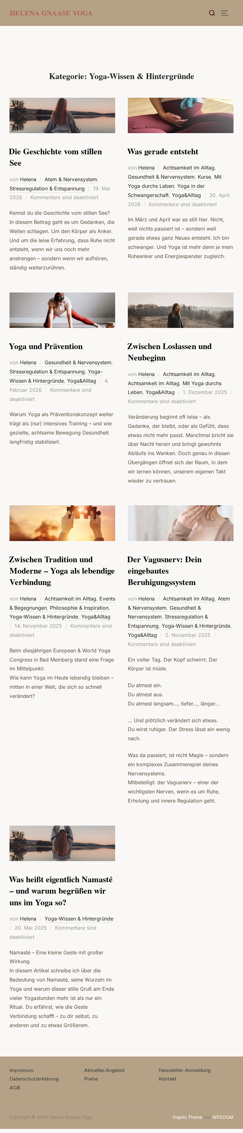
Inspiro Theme (187, 1117)
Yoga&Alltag (186, 195)
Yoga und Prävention (46, 346)
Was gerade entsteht (162, 151)
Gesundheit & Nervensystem (161, 177)
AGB (14, 1087)
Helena (28, 179)
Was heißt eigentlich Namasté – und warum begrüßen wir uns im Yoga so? (61, 890)
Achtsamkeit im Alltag (189, 167)
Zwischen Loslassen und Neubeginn (169, 351)
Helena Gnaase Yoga (51, 13)
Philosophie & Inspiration (79, 608)
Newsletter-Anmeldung (184, 1070)
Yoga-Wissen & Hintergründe (43, 616)
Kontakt (168, 1078)
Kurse (204, 177)
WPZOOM (223, 1117)
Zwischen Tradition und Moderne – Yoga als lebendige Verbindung (62, 570)
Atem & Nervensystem (71, 179)
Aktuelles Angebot (104, 1070)
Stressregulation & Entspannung (47, 188)
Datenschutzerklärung (34, 1078)
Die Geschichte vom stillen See (55, 157)
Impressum (21, 1070)
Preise (91, 1078)
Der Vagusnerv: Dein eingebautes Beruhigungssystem (164, 570)
